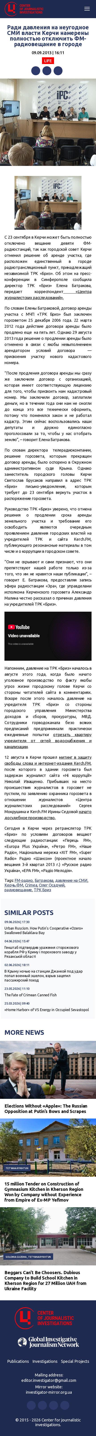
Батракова (44, 880)
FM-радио (24, 880)
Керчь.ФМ (13, 885)
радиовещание (18, 889)
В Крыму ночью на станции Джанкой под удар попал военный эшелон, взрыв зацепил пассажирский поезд (43, 975)
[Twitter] (46, 70)
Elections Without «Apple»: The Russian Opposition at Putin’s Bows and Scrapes (45, 1108)
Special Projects (75, 1361)
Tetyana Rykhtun (17, 1168)
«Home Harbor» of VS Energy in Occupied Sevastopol (46, 1010)
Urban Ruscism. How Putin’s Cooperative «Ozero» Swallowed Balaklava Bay (43, 930)
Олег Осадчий (51, 885)
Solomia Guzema (16, 1257)
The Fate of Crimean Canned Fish (30, 995)
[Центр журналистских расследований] (25, 9)
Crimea (31, 885)
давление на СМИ (71, 880)
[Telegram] (58, 70)
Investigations (44, 1361)
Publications (18, 1361)
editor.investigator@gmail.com (48, 1380)
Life (48, 60)
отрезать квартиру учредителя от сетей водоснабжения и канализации (48, 740)
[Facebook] (35, 70)
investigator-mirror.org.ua (49, 1392)
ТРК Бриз (42, 889)
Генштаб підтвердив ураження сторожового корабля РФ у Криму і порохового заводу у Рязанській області (41, 951)
